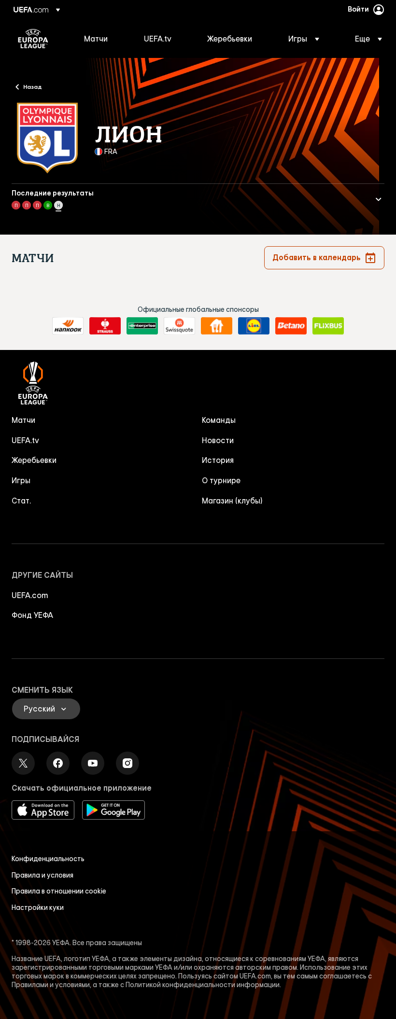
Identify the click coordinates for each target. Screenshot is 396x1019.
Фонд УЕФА (32, 615)
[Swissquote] (179, 326)
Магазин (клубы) (232, 500)
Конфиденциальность (48, 859)
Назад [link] (32, 86)
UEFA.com (30, 595)
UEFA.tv (25, 440)
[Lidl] (253, 326)
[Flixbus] (328, 326)
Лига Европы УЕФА (33, 38)
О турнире (221, 480)
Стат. (21, 500)
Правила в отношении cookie (59, 891)
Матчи (23, 420)
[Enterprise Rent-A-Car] (142, 326)
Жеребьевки (34, 460)
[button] (303, 38)
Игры (21, 480)
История (218, 460)
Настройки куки (38, 907)
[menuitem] (102, 38)
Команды (219, 420)
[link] (96, 38)
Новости (218, 440)
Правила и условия (42, 875)
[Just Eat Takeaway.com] (216, 326)
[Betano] (291, 326)
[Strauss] (105, 326)
